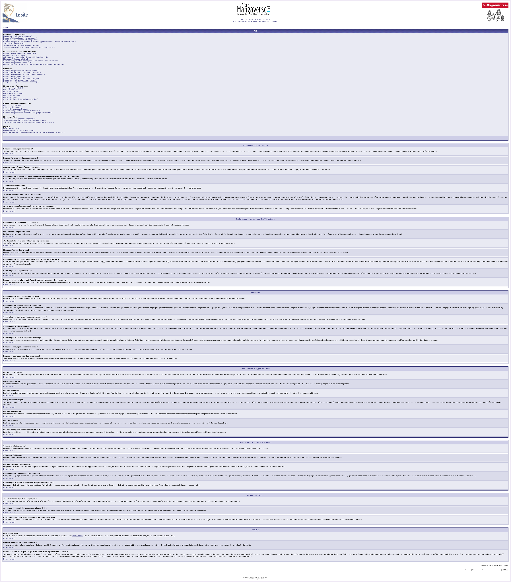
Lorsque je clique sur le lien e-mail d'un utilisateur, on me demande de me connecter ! (34, 65)
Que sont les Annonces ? (12, 95)
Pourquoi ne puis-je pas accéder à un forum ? (19, 80)
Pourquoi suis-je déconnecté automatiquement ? (20, 40)
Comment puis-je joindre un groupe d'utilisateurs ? (21, 111)
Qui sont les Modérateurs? (12, 107)
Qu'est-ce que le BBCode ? (13, 88)
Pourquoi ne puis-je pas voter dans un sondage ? (21, 82)
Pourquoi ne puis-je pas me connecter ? (17, 36)
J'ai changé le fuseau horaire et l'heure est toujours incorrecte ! (25, 57)
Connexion (274, 21)
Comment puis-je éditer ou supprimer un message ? (22, 73)
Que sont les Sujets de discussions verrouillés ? (20, 99)
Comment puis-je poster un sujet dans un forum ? (21, 71)
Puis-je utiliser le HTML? (12, 90)
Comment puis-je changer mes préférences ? (19, 53)
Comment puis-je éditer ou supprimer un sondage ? (22, 78)
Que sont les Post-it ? (11, 97)
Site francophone (251, 578)
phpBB (251, 577)
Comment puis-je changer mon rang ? (17, 63)
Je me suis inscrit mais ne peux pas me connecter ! (21, 45)
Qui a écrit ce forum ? (11, 129)
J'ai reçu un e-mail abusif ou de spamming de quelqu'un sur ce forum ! (28, 123)
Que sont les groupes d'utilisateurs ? (16, 109)
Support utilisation (260, 578)
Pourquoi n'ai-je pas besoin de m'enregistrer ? (20, 38)
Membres (258, 19)
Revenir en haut (9, 154)
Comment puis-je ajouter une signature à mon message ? (24, 74)
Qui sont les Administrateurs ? (14, 105)
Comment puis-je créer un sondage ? (16, 76)
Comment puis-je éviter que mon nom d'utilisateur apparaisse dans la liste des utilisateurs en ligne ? (39, 42)
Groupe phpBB (77, 536)
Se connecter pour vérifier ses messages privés (253, 21)
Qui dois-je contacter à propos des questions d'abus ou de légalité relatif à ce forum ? (34, 132)
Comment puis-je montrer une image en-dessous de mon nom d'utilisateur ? (30, 61)
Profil (234, 21)
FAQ (242, 19)
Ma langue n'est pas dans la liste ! (15, 59)
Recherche (249, 19)
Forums (6, 27)
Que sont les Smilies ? (11, 92)
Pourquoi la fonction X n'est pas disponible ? (19, 131)
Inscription (266, 19)
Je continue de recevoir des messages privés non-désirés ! (24, 121)
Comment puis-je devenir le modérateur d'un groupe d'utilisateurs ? (27, 113)
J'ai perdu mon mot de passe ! (14, 44)
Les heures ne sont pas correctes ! (15, 55)
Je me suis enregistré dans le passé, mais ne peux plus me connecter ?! (29, 47)
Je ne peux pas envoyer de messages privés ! (19, 119)
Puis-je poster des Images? (13, 94)
